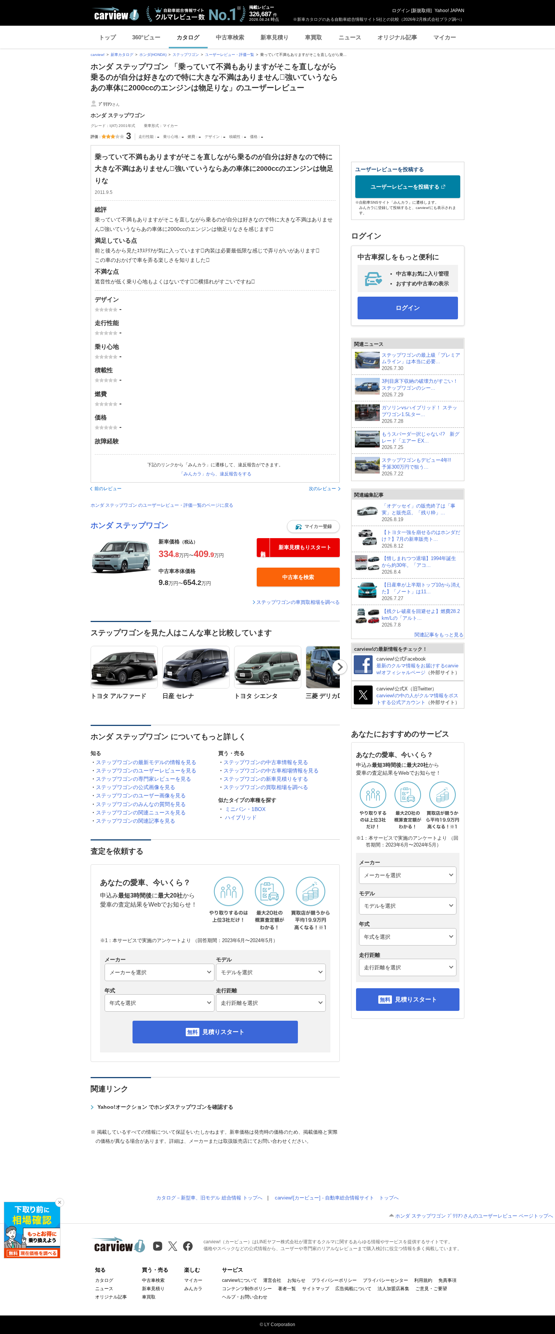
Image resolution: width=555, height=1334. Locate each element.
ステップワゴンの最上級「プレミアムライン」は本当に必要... (421, 361)
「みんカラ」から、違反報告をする (215, 474)
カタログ (188, 37)
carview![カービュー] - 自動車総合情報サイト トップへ (337, 1198)
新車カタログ (122, 55)
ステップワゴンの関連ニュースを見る (141, 812)
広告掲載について (353, 1288)
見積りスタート (223, 1032)
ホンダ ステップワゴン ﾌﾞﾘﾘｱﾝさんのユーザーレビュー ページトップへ (474, 1216)
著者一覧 (287, 1288)
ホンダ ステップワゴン (129, 525)
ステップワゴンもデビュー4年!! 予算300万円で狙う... (419, 467)
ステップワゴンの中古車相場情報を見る (271, 771)
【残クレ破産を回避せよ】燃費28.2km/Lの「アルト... (421, 618)
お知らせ (296, 1280)
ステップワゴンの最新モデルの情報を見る (146, 762)
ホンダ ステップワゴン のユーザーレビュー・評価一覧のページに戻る (162, 505)
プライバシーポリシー (334, 1280)
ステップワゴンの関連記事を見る (135, 821)
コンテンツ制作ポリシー (247, 1288)
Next (340, 667)
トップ (107, 37)
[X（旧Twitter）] (172, 1246)
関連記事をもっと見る (439, 635)
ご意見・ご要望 (431, 1288)
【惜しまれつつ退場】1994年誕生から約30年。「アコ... (419, 565)
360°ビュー (146, 37)
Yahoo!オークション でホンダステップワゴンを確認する (165, 1107)
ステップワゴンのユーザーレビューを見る (146, 771)
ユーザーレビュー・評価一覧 (229, 55)
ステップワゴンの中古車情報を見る (266, 762)
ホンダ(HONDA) (152, 55)
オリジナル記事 (397, 37)
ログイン (401, 10)
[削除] (59, 1202)
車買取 (313, 37)
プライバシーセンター (385, 1280)
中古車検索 (230, 37)
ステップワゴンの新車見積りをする (266, 779)
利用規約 (423, 1280)
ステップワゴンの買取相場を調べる (266, 787)
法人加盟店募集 (393, 1288)
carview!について (239, 1280)
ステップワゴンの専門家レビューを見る (143, 779)
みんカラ (193, 1288)
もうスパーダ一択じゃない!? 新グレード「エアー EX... (420, 440)
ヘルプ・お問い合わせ (244, 1297)
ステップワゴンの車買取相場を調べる (298, 602)
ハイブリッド (241, 817)
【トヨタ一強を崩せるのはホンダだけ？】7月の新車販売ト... (421, 539)
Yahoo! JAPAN (449, 10)
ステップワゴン (186, 55)
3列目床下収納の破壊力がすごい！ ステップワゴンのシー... (421, 388)
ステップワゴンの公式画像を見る (135, 787)
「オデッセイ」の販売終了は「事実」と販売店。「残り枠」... (418, 512)
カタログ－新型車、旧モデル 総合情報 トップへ (209, 1198)
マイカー (444, 37)
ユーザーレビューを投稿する (405, 187)
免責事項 (447, 1280)
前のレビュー (108, 488)
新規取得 (421, 10)
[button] (313, 526)
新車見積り (275, 37)
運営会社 (272, 1280)
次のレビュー (322, 488)
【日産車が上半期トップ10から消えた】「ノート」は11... (421, 591)
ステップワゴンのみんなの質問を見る (141, 804)
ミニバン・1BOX (245, 809)
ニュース (350, 37)
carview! (98, 55)
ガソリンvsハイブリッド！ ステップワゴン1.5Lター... (419, 414)
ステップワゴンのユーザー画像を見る (141, 795)
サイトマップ (315, 1288)
